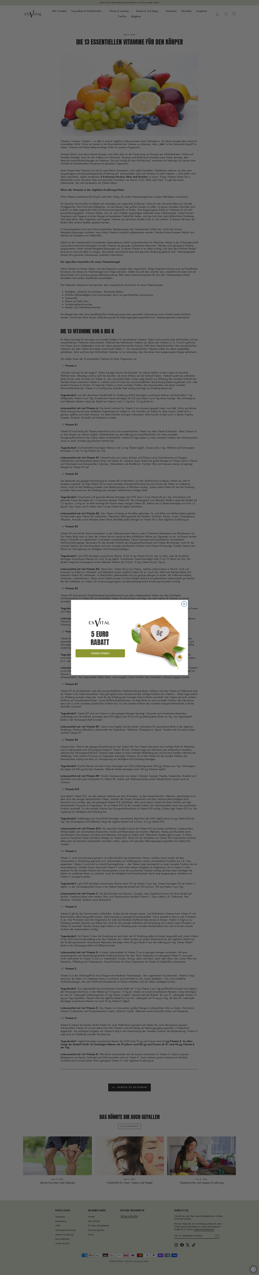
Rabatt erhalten (100, 653)
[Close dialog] (184, 603)
